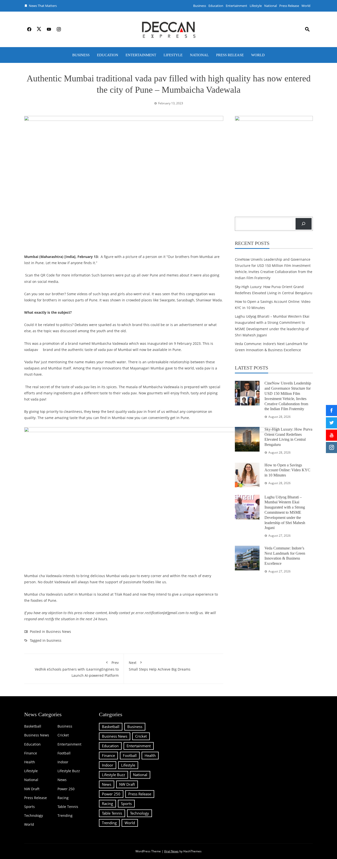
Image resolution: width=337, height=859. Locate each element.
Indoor (62, 762)
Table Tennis (67, 806)
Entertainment (236, 5)
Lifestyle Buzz (68, 771)
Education (215, 5)
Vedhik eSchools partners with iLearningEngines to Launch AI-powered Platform (77, 669)
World (305, 5)
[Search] (304, 224)
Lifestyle (256, 5)
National (270, 5)
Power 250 (66, 789)
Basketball (32, 726)
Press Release (289, 5)
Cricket (63, 735)
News (62, 780)
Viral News (171, 851)
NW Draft (31, 789)
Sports (29, 806)
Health (29, 762)
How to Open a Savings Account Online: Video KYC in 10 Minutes (287, 470)
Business (199, 5)
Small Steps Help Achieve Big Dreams (159, 666)
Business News (58, 631)
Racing (63, 798)
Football (64, 753)
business (54, 640)
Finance (30, 753)
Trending (65, 815)
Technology (33, 815)
